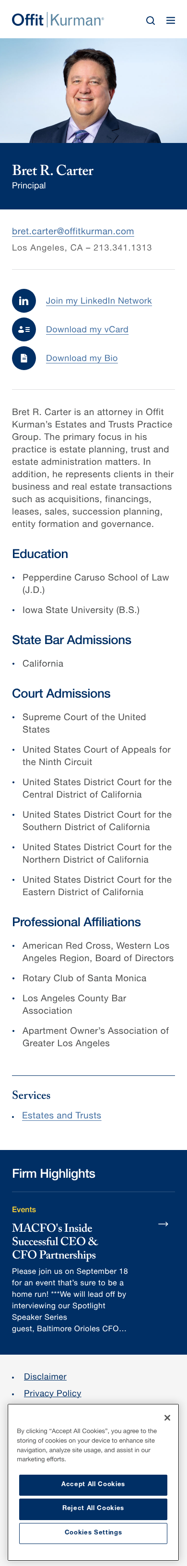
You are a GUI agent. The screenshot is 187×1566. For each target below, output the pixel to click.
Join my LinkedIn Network (99, 302)
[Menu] (170, 20)
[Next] (163, 1224)
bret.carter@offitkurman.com (73, 232)
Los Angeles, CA (47, 249)
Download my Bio (82, 359)
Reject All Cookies (93, 1509)
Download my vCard (87, 331)
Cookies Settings (93, 1533)
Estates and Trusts (62, 1116)
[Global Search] (150, 20)
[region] (93, 1482)
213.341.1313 (123, 249)
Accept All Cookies (93, 1485)
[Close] (167, 1417)
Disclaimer (45, 1378)
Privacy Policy (53, 1395)
